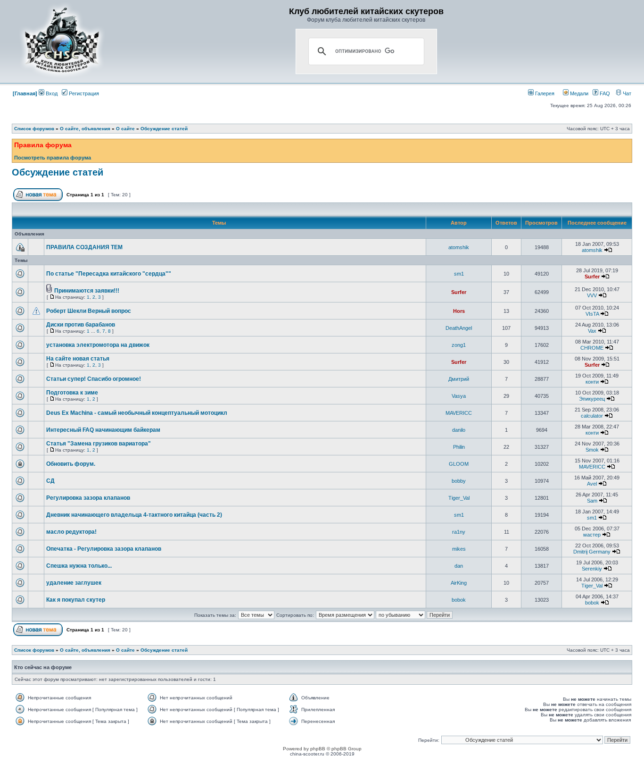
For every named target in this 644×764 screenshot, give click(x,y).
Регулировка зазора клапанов (88, 498)
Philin (459, 447)
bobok (459, 600)
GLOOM (459, 464)
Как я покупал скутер (75, 599)
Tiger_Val (459, 498)
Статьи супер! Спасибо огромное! (93, 379)
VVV (592, 295)
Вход (51, 93)
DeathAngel (459, 328)
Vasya (459, 396)
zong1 (459, 345)
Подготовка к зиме (72, 392)
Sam (592, 501)
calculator (592, 416)
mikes (459, 549)
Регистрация (83, 93)
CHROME (591, 348)
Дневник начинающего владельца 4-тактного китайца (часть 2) (134, 515)
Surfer (592, 276)
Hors (459, 311)
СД (50, 481)
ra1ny (458, 532)
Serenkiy (592, 568)
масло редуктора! (71, 532)
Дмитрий (458, 379)
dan (458, 566)
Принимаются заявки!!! (86, 290)
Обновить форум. (70, 464)
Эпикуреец (592, 399)
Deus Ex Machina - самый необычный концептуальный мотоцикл (136, 413)
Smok (592, 450)
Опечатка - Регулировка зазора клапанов (103, 549)
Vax (592, 331)
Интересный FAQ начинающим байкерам (103, 430)
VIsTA (592, 314)
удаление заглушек (73, 582)
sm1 (459, 274)
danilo (458, 430)
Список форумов (34, 128)
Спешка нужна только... (79, 566)
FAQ (604, 93)
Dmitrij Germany (592, 551)
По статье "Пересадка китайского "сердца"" (108, 273)
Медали (578, 93)
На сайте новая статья (77, 358)
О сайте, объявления (85, 128)
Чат (626, 93)
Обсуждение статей (164, 128)
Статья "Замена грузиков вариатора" (98, 443)
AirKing (459, 583)
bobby (459, 481)
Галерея (544, 93)
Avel (592, 484)
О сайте (125, 128)
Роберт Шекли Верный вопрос (88, 311)
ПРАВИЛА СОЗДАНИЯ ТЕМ (84, 247)
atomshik (458, 247)
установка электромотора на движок (97, 345)
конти (592, 382)
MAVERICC (459, 413)
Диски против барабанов (80, 324)
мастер (592, 534)
